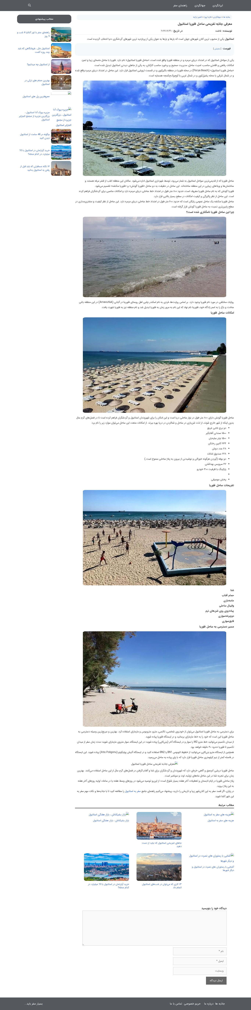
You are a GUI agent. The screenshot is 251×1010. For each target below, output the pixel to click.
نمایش (217, 48)
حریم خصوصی (192, 1004)
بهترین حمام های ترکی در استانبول (37, 82)
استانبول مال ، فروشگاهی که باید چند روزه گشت (34, 50)
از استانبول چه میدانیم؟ (38, 64)
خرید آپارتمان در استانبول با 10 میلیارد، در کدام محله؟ (108, 885)
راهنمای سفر (180, 5)
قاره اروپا (207, 17)
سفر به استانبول (133, 791)
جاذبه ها (226, 17)
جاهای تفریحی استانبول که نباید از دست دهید (162, 844)
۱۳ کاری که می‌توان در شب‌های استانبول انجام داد (162, 885)
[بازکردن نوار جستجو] (29, 5)
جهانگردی (200, 5)
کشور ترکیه (197, 17)
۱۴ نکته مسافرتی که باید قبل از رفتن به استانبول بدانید (35, 168)
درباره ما (208, 1004)
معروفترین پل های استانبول (36, 96)
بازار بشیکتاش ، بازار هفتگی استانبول (111, 820)
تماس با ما (176, 1004)
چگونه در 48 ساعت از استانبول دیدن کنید (35, 136)
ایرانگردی (218, 5)
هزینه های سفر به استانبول (221, 820)
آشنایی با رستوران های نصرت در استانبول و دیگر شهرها (213, 868)
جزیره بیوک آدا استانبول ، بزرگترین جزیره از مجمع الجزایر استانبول (34, 116)
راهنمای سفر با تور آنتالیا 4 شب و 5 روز (33, 34)
